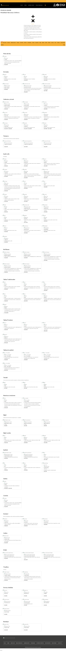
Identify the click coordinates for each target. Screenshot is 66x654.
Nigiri (40, 42)
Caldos (64, 44)
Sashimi (43, 42)
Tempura (18, 42)
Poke (55, 42)
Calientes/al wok (13, 42)
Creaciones (37, 42)
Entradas (8, 42)
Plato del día (4, 42)
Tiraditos (58, 42)
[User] (54, 5)
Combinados (29, 42)
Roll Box (25, 42)
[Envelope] (63, 5)
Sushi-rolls (21, 42)
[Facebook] (57, 5)
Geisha (46, 42)
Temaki (33, 42)
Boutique (2, 44)
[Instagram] (60, 5)
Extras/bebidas (63, 42)
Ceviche (52, 42)
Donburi (49, 42)
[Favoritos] (1, 42)
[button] (32, 20)
